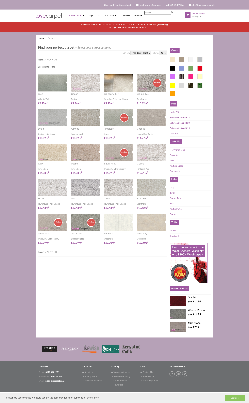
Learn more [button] (93, 398)
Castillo (141, 128)
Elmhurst (109, 233)
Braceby (141, 198)
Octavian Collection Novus (116, 99)
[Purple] (172, 76)
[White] (190, 59)
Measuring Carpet (150, 381)
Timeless (109, 128)
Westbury (142, 233)
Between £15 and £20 (180, 123)
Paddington (142, 99)
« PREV (48, 60)
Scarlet (192, 297)
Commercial (175, 171)
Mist (73, 198)
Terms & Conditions (93, 381)
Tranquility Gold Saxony (48, 239)
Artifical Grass (176, 209)
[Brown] (181, 59)
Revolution (43, 169)
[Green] (190, 68)
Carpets (51, 39)
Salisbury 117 (111, 94)
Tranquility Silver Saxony (115, 169)
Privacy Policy (91, 377)
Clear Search (174, 236)
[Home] (50, 15)
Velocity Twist (44, 99)
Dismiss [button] (235, 398)
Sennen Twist (77, 134)
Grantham (141, 204)
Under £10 (174, 112)
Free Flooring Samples (149, 5)
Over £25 (174, 134)
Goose (74, 94)
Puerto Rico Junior (145, 134)
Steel (41, 94)
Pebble (74, 163)
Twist (172, 193)
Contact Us (148, 372)
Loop (172, 188)
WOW (173, 231)
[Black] (172, 68)
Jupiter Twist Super (46, 134)
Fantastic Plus (143, 169)
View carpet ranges (122, 372)
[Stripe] (181, 76)
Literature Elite (77, 239)
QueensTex (108, 239)
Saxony (173, 214)
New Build (118, 385)
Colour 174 (143, 94)
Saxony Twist (176, 198)
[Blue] (181, 68)
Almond (75, 128)
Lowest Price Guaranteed (118, 5)
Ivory (41, 163)
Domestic (174, 155)
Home (41, 39)
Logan (106, 134)
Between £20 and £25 (180, 128)
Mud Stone (194, 323)
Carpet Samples (120, 381)
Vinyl (172, 161)
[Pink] (190, 76)
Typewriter (76, 233)
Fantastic (75, 99)
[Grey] (199, 59)
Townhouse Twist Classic (49, 204)
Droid (41, 128)
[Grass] (199, 85)
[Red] (199, 68)
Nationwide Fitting (122, 377)
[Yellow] (172, 85)
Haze (41, 198)
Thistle (107, 198)
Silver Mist (110, 163)
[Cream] (199, 76)
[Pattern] (190, 85)
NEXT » (55, 60)
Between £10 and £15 (180, 118)
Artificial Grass (176, 166)
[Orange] (172, 93)
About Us (89, 372)
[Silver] (181, 85)
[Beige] (172, 59)
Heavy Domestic (177, 150)
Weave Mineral (196, 310)
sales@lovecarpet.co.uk (203, 5)
